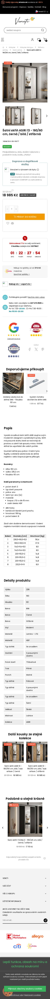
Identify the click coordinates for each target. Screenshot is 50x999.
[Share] (30, 349)
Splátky (31, 7)
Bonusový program (10, 7)
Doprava (22, 7)
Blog (44, 7)
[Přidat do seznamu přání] (8, 223)
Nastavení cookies (32, 995)
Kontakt (38, 7)
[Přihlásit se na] (45, 920)
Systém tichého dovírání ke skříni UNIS (36, 398)
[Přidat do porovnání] (13, 223)
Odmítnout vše (16, 995)
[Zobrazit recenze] (36, 329)
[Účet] (32, 39)
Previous (3, 115)
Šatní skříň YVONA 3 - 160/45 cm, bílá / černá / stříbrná (25, 841)
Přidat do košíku (26, 216)
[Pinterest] (43, 349)
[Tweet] (36, 349)
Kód (5, 141)
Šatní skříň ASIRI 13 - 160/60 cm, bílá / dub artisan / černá (13, 769)
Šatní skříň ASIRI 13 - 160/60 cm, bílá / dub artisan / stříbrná (36, 769)
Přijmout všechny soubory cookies (25, 988)
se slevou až (24, 2)
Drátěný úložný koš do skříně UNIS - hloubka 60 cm (13, 400)
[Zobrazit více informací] (38, 170)
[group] (25, 827)
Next (46, 115)
